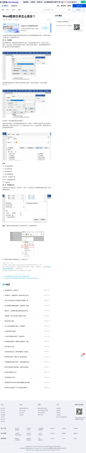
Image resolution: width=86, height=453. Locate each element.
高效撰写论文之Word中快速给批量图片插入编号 (17, 382)
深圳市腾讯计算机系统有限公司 (27, 448)
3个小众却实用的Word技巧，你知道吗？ (15, 326)
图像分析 (76, 433)
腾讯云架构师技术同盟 (43, 410)
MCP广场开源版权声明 (62, 417)
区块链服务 (41, 428)
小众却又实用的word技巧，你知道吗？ (15, 336)
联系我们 (59, 412)
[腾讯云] (5, 5)
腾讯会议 (29, 433)
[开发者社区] (14, 5)
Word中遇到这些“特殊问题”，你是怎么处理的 (16, 367)
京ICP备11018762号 (55, 450)
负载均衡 (29, 438)
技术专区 (3, 421)
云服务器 (29, 428)
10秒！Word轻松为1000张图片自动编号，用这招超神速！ (17, 300)
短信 (39, 438)
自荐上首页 (21, 412)
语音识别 (40, 435)
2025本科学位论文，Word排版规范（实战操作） (17, 351)
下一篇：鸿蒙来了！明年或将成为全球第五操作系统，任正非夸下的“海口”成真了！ (21, 278)
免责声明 (59, 410)
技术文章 (3, 408)
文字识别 (52, 438)
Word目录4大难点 (9, 321)
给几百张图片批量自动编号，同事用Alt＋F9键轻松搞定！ (17, 305)
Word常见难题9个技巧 (10, 372)
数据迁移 (40, 440)
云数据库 (76, 428)
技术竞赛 (21, 414)
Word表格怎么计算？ (10, 377)
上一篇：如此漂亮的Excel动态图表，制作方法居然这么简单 (16, 276)
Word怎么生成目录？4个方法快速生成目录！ (16, 387)
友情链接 (59, 414)
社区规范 (59, 408)
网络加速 (64, 428)
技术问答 (3, 410)
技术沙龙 (3, 412)
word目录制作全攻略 (10, 331)
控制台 (69, 5)
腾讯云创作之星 (41, 412)
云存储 (28, 429)
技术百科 (3, 419)
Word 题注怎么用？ (10, 346)
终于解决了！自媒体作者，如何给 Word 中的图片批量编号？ (17, 295)
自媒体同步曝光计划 (23, 408)
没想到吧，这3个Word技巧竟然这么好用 (15, 316)
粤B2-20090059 (47, 448)
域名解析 (17, 429)
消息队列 (52, 428)
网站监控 (29, 440)
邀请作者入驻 (22, 410)
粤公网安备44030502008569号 (59, 448)
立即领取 (45, 28)
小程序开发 (17, 440)
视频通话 (64, 433)
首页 (3, 9)
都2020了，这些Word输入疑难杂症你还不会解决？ (17, 310)
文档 (58, 5)
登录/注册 (79, 6)
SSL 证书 (29, 435)
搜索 (69, 9)
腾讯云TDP (40, 414)
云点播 (63, 438)
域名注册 (17, 428)
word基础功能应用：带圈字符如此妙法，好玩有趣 (17, 341)
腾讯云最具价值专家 (42, 408)
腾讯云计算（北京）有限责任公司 (33, 450)
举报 (50, 19)
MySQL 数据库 (18, 435)
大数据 (75, 438)
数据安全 (17, 438)
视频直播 (40, 429)
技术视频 (3, 414)
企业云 (39, 433)
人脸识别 (17, 433)
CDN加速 (52, 433)
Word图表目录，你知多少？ (12, 290)
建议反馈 (63, 5)
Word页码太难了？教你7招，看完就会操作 (16, 357)
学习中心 (3, 417)
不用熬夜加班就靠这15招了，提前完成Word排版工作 (17, 362)
